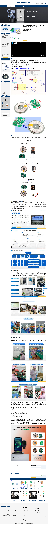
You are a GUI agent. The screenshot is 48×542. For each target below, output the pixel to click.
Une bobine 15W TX (17, 23)
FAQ (23, 514)
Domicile (3, 23)
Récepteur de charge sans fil (5, 29)
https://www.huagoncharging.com (40, 510)
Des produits (11, 6)
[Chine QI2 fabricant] (5, 70)
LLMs (23, 519)
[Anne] (2, 56)
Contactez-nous (39, 6)
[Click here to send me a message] (43, 290)
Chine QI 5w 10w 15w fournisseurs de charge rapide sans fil (22, 68)
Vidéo (33, 6)
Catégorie (5, 23)
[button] (47, 15)
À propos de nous (26, 6)
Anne (44, 293)
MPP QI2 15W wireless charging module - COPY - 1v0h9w (5, 64)
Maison (4, 6)
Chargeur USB (3, 30)
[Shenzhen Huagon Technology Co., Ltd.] (24, 2)
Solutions (17, 6)
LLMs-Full (24, 520)
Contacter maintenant (5, 57)
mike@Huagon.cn (38, 512)
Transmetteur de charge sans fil (11, 23)
